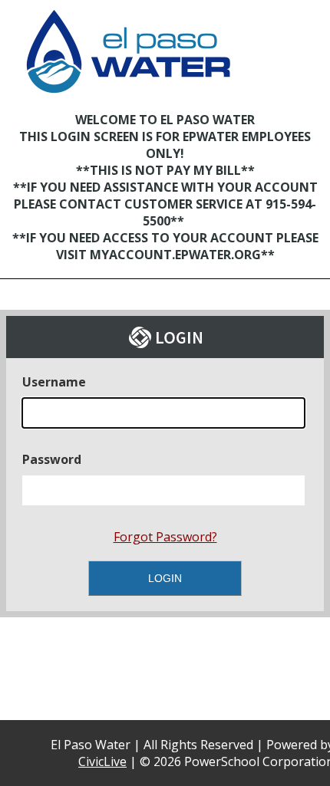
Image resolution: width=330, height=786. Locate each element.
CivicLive (102, 761)
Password (51, 459)
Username (54, 381)
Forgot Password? (165, 536)
